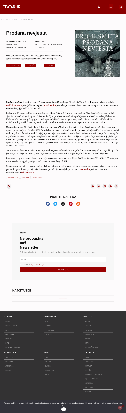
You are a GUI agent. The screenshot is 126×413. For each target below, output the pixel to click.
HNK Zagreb (21, 47)
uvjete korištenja (37, 265)
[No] (123, 406)
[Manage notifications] (120, 408)
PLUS (46, 352)
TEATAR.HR (11, 6)
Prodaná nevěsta (56, 44)
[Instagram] (63, 204)
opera (43, 41)
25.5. (24, 41)
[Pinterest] (71, 204)
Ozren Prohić (37, 177)
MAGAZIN (88, 317)
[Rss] (78, 204)
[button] (111, 6)
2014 (15, 44)
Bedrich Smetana (13, 177)
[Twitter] (55, 204)
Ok (64, 409)
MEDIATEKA (10, 352)
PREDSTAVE (15, 19)
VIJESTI (8, 317)
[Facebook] (48, 204)
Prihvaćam (33, 265)
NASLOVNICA (4, 19)
